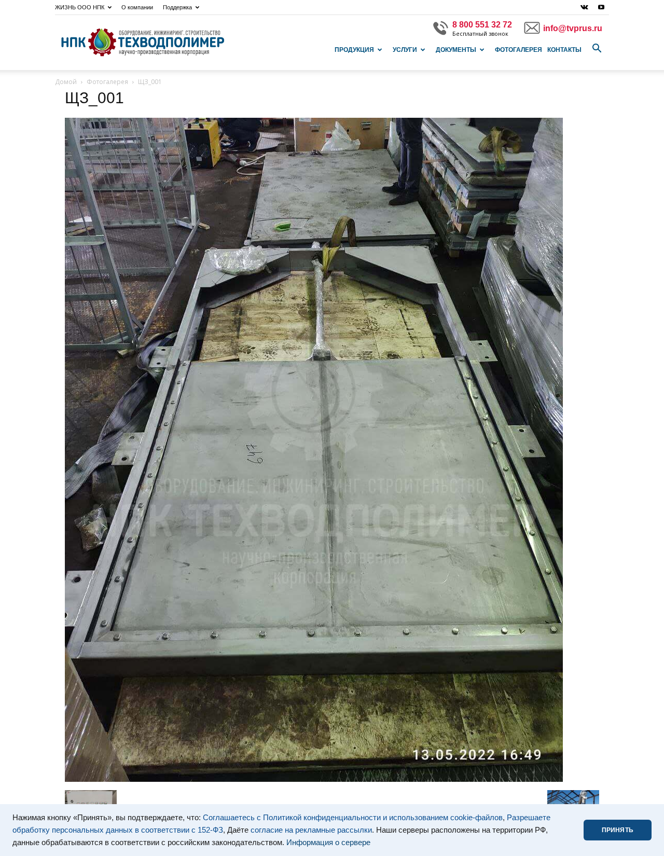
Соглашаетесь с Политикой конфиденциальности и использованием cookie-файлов (353, 817)
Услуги (405, 49)
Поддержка (177, 7)
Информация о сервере (328, 842)
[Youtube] (601, 7)
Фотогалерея (518, 49)
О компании (137, 7)
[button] (596, 48)
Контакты (564, 49)
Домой (66, 81)
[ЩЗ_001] (314, 779)
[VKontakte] (584, 7)
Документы (456, 49)
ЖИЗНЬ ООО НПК (79, 7)
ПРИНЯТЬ (617, 830)
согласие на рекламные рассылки (311, 830)
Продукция (354, 49)
